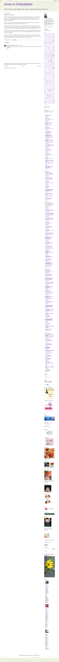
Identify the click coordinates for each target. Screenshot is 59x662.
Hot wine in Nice (48, 199)
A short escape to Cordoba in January (49, 303)
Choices (54, 49)
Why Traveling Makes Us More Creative (49, 146)
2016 (49, 34)
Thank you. (50, 96)
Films (51, 57)
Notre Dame (50, 79)
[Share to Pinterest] (16, 39)
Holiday (49, 67)
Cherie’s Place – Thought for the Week (49, 120)
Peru (51, 81)
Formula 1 (47, 58)
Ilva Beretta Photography (49, 213)
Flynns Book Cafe (48, 370)
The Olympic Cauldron (49, 344)
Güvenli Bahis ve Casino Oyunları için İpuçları (49, 179)
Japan (53, 69)
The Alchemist (47, 227)
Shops (51, 89)
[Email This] (12, 39)
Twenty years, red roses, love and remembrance (49, 137)
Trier (49, 98)
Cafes (50, 44)
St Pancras (53, 91)
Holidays (53, 67)
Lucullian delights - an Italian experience (49, 263)
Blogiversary (46, 43)
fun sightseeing (52, 63)
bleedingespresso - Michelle (48, 252)
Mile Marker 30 (47, 154)
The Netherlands (50, 97)
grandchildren (48, 66)
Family (51, 56)
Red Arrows (49, 85)
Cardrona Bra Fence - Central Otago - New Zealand (48, 150)
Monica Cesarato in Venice (49, 204)
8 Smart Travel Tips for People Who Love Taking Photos (49, 363)
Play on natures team (48, 279)
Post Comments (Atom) (12, 68)
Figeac (49, 57)
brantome (51, 43)
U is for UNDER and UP (49, 356)
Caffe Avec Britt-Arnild (49, 282)
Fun (53, 62)
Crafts (48, 53)
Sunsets (48, 93)
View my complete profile (48, 26)
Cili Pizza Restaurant (48, 316)
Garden (51, 64)
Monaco (53, 74)
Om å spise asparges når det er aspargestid (49, 284)
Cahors (52, 44)
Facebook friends (47, 56)
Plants (45, 82)
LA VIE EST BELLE (48, 358)
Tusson (51, 98)
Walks (45, 102)
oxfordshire (49, 80)
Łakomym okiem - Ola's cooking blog (49, 287)
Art (54, 36)
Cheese (48, 49)
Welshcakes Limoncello (10, 45)
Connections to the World (49, 350)
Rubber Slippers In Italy (49, 218)
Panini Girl (47, 229)
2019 (54, 34)
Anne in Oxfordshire (18, 4)
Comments (47, 377)
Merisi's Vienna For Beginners (48, 297)
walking (53, 101)
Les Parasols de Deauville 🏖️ (49, 341)
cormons (53, 52)
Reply (7, 49)
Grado (52, 65)
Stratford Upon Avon (47, 92)
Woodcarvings (53, 103)
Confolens (48, 52)
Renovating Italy (48, 256)
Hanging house (47, 260)
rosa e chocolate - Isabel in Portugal (49, 326)
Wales (51, 101)
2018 (52, 34)
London (49, 72)
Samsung (50, 88)
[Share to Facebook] (15, 39)
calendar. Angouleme (47, 45)
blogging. (53, 42)
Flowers (53, 57)
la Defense (48, 70)
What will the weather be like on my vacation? (49, 243)
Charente (49, 48)
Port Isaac (50, 82)
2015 (47, 34)
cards (52, 46)
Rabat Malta (49, 84)
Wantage (48, 102)
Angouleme (53, 35)
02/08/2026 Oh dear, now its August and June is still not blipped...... (49, 174)
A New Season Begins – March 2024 (49, 224)
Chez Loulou (47, 182)
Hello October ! (47, 330)
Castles (45, 47)
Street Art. (53, 92)
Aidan (45, 35)
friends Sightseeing (48, 62)
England (53, 55)
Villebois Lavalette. (47, 100)
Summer (45, 93)
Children (51, 49)
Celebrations (49, 47)
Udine (53, 98)
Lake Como (53, 70)
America (50, 35)
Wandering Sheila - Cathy (49, 144)
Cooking (51, 52)
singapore (45, 91)
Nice (48, 78)
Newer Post (6, 66)
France (51, 58)
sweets (45, 94)
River (47, 86)
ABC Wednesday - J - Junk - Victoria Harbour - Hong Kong (49, 163)
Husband (53, 68)
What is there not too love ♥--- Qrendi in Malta (47, 586)
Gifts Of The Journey (48, 154)
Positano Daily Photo (48, 259)
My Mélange (47, 361)
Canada (49, 46)
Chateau (45, 49)
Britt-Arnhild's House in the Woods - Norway (49, 279)
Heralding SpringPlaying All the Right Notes (49, 298)
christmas (50, 50)
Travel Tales (47, 149)
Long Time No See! (48, 132)
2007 (45, 33)
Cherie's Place (47, 118)
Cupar (50, 53)
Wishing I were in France (49, 313)
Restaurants (53, 85)
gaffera (31, 655)
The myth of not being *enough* (48, 321)
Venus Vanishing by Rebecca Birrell (48, 125)
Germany (45, 65)
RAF (51, 84)
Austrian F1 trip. (49, 37)
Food (45, 58)
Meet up (51, 73)
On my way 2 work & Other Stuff (49, 367)
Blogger (38, 655)
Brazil (54, 43)
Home (23, 66)
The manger (46, 97)
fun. (44, 64)
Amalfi (47, 35)
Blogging (49, 42)
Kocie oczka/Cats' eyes (48, 288)
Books (49, 43)
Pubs (54, 83)
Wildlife (54, 102)
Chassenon (53, 48)
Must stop (46, 116)
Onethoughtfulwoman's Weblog (49, 140)
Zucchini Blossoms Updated (49, 230)
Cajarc (54, 44)
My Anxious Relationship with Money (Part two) (49, 142)
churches (53, 50)
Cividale (45, 51)
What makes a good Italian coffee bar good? (49, 234)
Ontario (54, 79)
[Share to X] (14, 39)
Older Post (39, 66)
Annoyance (45, 36)
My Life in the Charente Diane (49, 194)
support (50, 93)
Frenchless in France (48, 177)
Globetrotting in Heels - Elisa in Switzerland (49, 319)
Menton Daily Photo (48, 198)
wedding (51, 102)
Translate (51, 111)
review (45, 86)
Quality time (46, 84)
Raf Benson (13, 28)
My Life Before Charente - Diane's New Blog (49, 190)
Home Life (49, 68)
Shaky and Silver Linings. (49, 158)
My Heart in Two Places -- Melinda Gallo (49, 237)
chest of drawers (48, 323)
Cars (54, 46)
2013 (54, 33)
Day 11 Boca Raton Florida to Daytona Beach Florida (49, 337)
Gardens (53, 64)
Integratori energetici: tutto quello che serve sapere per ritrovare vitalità (49, 215)
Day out (52, 53)
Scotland (53, 88)
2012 (52, 33)
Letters (52, 71)
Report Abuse (47, 107)
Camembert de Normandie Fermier (49, 183)
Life (54, 71)
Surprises (53, 93)
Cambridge (46, 46)
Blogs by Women (48, 542)
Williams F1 (45, 103)
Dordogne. (49, 54)
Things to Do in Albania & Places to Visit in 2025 (49, 275)
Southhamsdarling (48, 131)
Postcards (46, 83)
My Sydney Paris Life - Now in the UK (49, 135)
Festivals (45, 57)
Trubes (46, 157)
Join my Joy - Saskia (48, 329)
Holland (45, 68)
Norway (45, 79)
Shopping (48, 89)
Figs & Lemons (47, 242)
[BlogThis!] (13, 39)
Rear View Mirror (48, 274)
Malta (54, 72)
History (45, 67)
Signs (54, 90)
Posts (46, 375)
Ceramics (53, 47)
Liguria (45, 72)
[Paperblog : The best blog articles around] (46, 385)
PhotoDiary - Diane (48, 172)
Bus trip (45, 44)
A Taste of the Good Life (49, 257)
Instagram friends (46, 69)
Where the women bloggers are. (49, 540)
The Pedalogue (47, 355)
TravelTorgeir (47, 315)
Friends (50, 61)
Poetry (47, 82)
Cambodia (53, 45)
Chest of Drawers (20, 31)
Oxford (45, 80)
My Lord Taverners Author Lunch (49, 129)
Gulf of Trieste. (52, 66)
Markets (48, 73)
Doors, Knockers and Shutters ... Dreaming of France (47, 610)
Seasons (45, 89)
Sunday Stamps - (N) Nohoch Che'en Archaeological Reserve (49, 352)
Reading (45, 85)
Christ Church (46, 50)
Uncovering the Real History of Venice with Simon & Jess (48, 205)
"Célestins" (47, 187)
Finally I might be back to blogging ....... (49, 555)
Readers (54, 84)
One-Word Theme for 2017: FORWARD (49, 253)
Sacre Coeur (50, 87)
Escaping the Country (48, 226)
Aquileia (49, 36)
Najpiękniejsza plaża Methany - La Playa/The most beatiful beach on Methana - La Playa (49, 292)
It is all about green (48, 307)
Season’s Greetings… (48, 167)
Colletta (53, 51)
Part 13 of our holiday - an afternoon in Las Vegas (49, 195)
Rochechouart (50, 86)
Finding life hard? (48, 115)
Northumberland (52, 78)
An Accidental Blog (48, 344)
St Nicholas (49, 91)
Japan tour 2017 (47, 359)
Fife (47, 57)
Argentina (52, 36)
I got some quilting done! (49, 271)
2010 (48, 33)
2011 (50, 33)
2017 (51, 34)
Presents (50, 83)
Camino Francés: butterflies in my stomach (49, 220)
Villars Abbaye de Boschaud (51, 99)
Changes (45, 48)
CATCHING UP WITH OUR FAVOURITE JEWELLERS (49, 210)
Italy (51, 69)
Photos (54, 81)
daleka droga (47, 290)
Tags (50, 94)
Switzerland (47, 94)
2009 (46, 33)
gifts (49, 65)
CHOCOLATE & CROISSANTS (47, 347)
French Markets (49, 59)
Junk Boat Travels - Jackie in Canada (49, 335)
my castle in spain (48, 301)
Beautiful (53, 38)
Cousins (45, 53)
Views (45, 99)
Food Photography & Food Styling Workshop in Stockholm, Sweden (49, 265)
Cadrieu (48, 44)
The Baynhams (47, 370)
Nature (45, 78)
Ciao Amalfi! (47, 222)
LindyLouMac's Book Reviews (48, 123)
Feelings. (54, 56)
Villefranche (53, 100)
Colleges (50, 51)
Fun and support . (47, 63)
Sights (45, 90)
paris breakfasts (47, 339)
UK (54, 98)
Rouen (54, 86)
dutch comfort (47, 270)
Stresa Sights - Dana (48, 246)
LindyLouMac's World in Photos (49, 161)
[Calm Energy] (49, 435)
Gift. (47, 65)
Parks (50, 81)
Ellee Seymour (47, 127)
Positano (54, 82)
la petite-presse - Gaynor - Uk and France (49, 167)
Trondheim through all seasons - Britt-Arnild (49, 306)
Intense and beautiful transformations (48, 239)
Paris (48, 81)
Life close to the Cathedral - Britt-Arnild (49, 310)
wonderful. (49, 103)
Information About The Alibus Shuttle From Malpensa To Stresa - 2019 (49, 248)
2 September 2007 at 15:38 (18, 45)
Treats (47, 98)
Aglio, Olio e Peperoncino (49, 233)
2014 (45, 34)
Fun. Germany (47, 64)
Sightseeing (49, 90)
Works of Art (46, 104)
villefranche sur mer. (47, 101)
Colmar (45, 52)
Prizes (52, 83)
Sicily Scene (47, 209)
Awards (54, 37)
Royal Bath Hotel (34, 22)
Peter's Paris (47, 186)
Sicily (54, 89)
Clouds (48, 51)
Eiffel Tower (49, 55)
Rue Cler (45, 87)
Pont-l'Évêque (46, 634)
